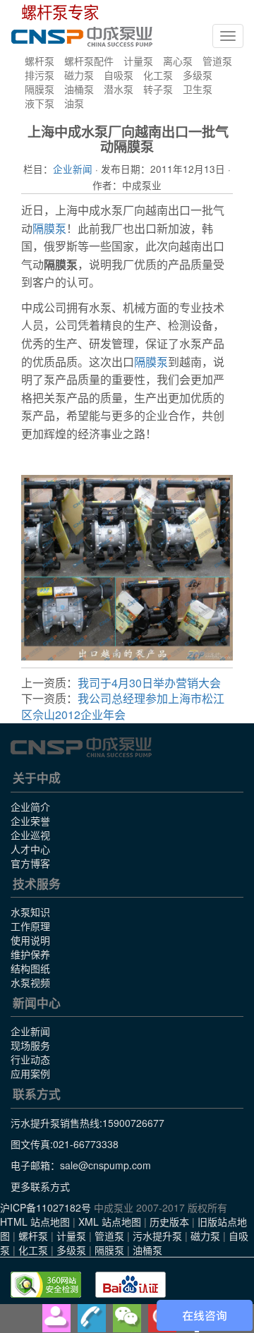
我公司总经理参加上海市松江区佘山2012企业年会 (122, 706)
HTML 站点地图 (35, 1221)
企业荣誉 (30, 821)
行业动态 (30, 1059)
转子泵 (158, 89)
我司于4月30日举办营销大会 (149, 683)
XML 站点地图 (109, 1221)
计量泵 (138, 61)
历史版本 (169, 1221)
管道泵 (217, 61)
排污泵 (39, 75)
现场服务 (30, 1045)
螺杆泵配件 (89, 61)
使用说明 (30, 940)
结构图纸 (30, 968)
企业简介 (30, 807)
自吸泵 (118, 75)
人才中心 (30, 849)
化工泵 (158, 75)
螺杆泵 (39, 61)
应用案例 (30, 1073)
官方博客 (30, 863)
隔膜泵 (39, 89)
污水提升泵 (157, 1236)
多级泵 (197, 75)
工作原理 (30, 926)
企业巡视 (30, 835)
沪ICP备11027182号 (45, 1207)
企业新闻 (72, 169)
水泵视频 (30, 982)
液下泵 (39, 103)
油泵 (74, 103)
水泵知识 (30, 912)
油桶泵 (79, 89)
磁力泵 (79, 75)
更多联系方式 (40, 1186)
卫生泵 (197, 89)
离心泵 (178, 61)
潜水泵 (118, 89)
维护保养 (30, 954)
